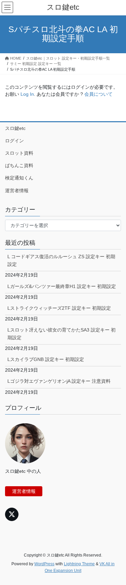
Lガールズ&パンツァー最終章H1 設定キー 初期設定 (61, 286)
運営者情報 (17, 190)
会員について (98, 94)
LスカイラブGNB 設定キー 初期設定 (45, 359)
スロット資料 (19, 153)
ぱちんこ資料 (19, 165)
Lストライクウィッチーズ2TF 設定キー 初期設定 (59, 308)
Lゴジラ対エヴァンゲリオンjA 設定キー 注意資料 (59, 381)
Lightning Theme (79, 564)
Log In (27, 94)
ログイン (14, 140)
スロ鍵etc (15, 128)
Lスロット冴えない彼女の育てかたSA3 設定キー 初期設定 (61, 333)
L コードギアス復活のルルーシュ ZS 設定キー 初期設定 (61, 260)
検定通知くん (19, 177)
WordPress (44, 564)
